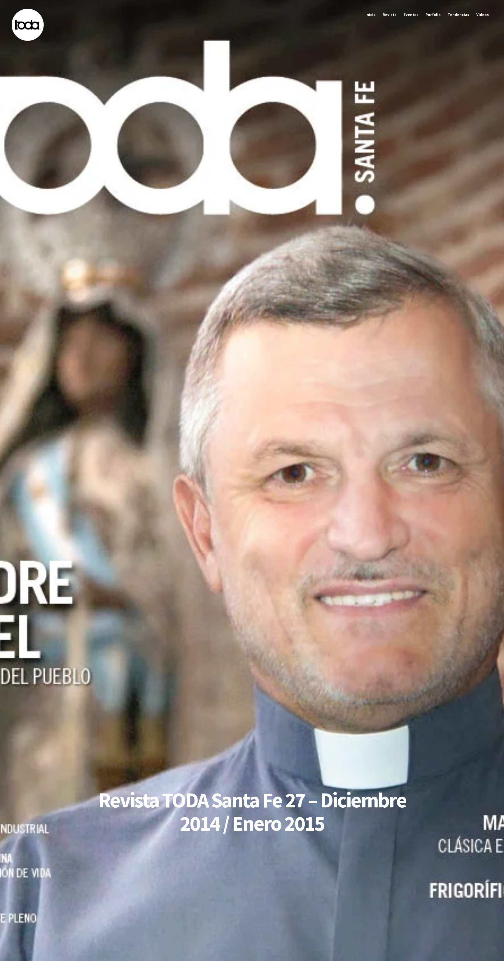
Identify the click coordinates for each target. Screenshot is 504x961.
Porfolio (433, 14)
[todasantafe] (28, 39)
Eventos (411, 14)
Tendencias (458, 14)
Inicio (370, 14)
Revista (390, 14)
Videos (482, 14)
